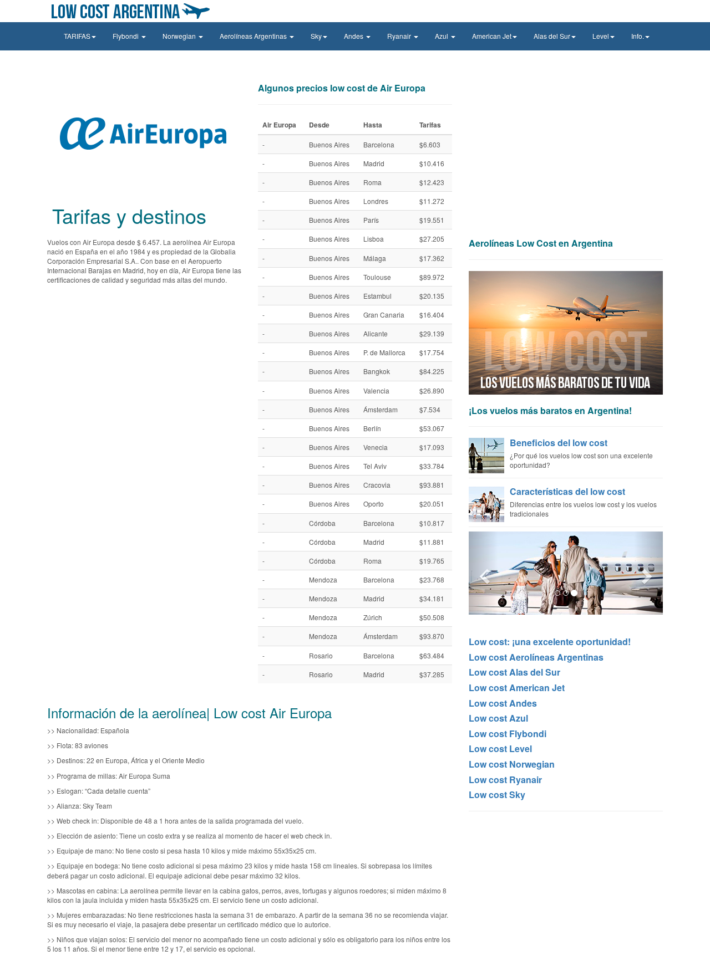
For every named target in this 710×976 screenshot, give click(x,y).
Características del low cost (567, 491)
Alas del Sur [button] (552, 35)
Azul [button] (442, 35)
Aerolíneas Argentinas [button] (254, 35)
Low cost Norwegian (512, 764)
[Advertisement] (566, 155)
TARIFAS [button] (77, 35)
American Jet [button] (491, 35)
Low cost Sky (497, 794)
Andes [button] (354, 35)
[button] (483, 573)
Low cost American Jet (517, 687)
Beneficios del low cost (558, 442)
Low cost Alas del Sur (514, 672)
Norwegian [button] (180, 35)
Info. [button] (637, 35)
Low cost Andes (503, 703)
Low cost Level (500, 748)
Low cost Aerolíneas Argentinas (536, 657)
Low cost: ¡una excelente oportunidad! (550, 641)
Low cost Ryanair (505, 779)
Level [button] (600, 35)
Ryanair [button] (400, 35)
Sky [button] (316, 35)
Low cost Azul (498, 718)
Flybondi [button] (126, 35)
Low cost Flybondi (507, 733)
